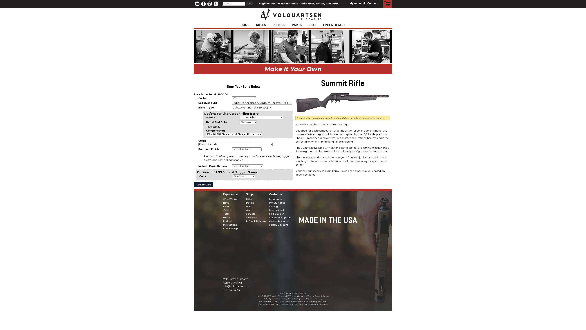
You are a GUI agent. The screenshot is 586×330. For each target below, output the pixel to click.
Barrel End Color (217, 122)
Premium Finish (208, 149)
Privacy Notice (277, 203)
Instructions (230, 225)
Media (226, 217)
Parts (297, 25)
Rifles (261, 25)
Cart (388, 0)
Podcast (227, 221)
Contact (372, 3)
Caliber (203, 98)
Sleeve (210, 117)
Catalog (273, 206)
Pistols (279, 25)
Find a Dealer (334, 25)
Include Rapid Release (213, 166)
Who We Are (230, 199)
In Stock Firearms (256, 221)
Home (245, 25)
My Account (357, 3)
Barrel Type (206, 107)
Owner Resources (279, 221)
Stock (202, 140)
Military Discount (278, 225)
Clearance (251, 217)
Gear (312, 25)
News (226, 203)
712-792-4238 (231, 290)
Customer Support (280, 217)
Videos (227, 210)
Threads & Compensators (215, 129)
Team (226, 214)
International (276, 210)
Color (202, 176)
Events (227, 206)
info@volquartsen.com (237, 286)
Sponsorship (230, 228)
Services (250, 214)
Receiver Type (207, 102)
